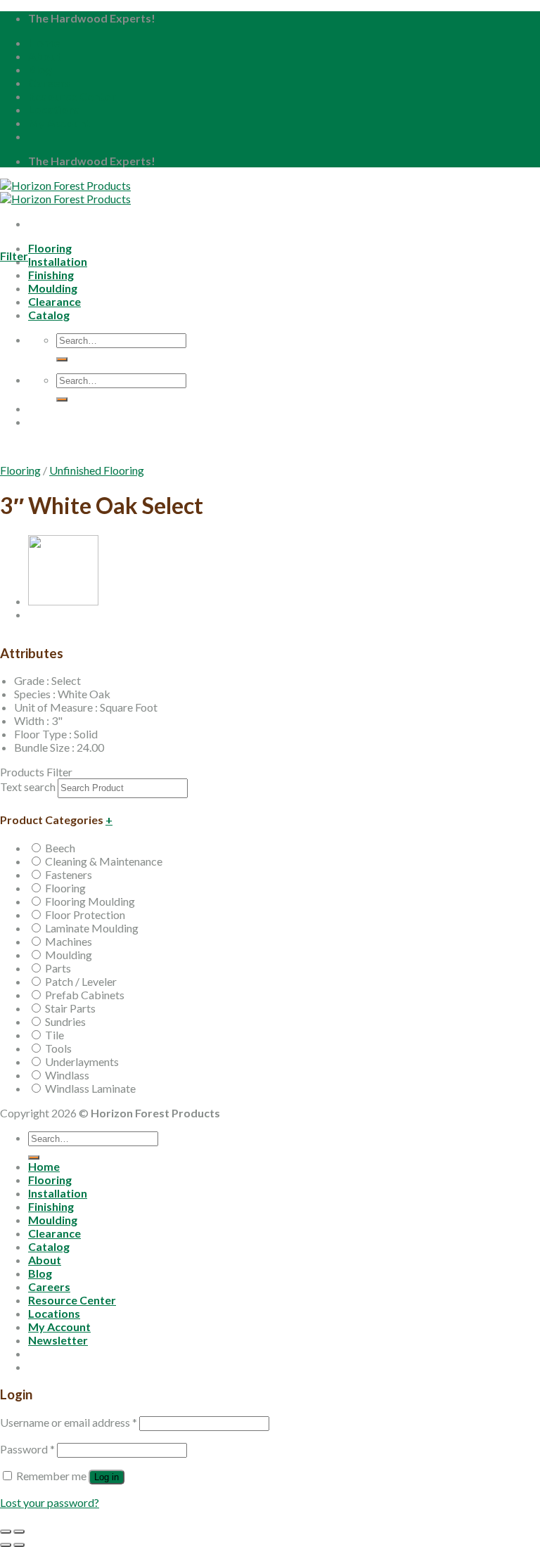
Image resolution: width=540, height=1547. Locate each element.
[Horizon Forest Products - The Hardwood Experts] (65, 192)
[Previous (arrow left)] (5, 1545)
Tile (54, 1034)
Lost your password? (49, 1502)
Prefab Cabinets (84, 994)
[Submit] (33, 1157)
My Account (59, 122)
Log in (106, 1477)
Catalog (49, 1246)
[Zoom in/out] (19, 1531)
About (44, 56)
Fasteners (68, 874)
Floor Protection (85, 914)
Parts (58, 968)
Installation (57, 261)
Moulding (68, 954)
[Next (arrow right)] (19, 1545)
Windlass (67, 1074)
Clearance (54, 1233)
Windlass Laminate (90, 1088)
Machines (68, 941)
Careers (49, 82)
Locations (54, 109)
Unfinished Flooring (96, 470)
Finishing (51, 1206)
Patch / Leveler (81, 981)
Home (44, 42)
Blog (40, 69)
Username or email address (68, 1422)
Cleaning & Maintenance (103, 861)
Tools (58, 1048)
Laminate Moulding (92, 928)
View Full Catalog (123, 458)
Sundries (65, 1021)
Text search (28, 786)
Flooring (50, 248)
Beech (60, 847)
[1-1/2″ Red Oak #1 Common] (63, 601)
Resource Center (72, 96)
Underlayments (82, 1061)
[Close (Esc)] (5, 1531)
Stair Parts (70, 1008)
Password (27, 1449)
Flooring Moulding (90, 901)
